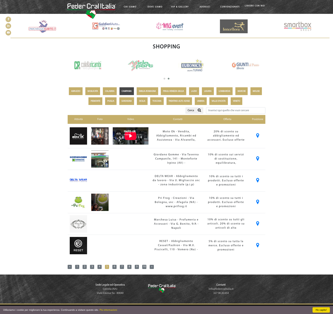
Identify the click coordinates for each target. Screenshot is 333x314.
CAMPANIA (127, 91)
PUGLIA (110, 101)
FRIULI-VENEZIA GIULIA (173, 91)
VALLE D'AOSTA (219, 101)
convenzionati (230, 7)
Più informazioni (108, 309)
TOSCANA (156, 101)
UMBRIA (200, 101)
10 (144, 266)
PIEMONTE (95, 101)
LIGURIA (208, 91)
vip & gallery (180, 7)
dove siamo (155, 7)
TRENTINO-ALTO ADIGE (179, 101)
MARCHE (242, 91)
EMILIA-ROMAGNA (147, 91)
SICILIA (142, 101)
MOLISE (256, 91)
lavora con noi (255, 5)
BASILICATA (93, 91)
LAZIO (194, 91)
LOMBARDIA (224, 91)
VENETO (236, 101)
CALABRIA (109, 91)
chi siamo (130, 7)
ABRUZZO (75, 91)
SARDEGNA (126, 101)
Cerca (191, 110)
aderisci (205, 7)
